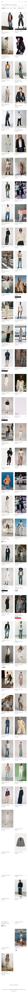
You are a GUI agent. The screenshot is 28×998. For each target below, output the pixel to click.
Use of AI (14, 991)
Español (16, 985)
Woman (3, 8)
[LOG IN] (22, 1)
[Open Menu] (2, 1)
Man (8, 8)
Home (14, 8)
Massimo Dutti (21, 8)
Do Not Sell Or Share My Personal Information (13, 989)
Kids (11, 8)
